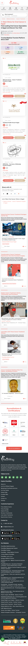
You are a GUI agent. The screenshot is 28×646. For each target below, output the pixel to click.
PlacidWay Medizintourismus (8, 546)
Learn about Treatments (7, 515)
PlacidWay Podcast (5, 550)
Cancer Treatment (20, 19)
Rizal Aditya (6, 34)
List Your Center (5, 490)
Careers (3, 496)
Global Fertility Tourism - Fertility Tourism (11, 602)
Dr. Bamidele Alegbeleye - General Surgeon (12, 393)
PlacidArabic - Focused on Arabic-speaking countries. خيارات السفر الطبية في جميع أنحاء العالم (12, 585)
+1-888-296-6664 (7, 523)
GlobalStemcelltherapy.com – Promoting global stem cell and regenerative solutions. (14, 597)
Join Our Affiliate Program (7, 486)
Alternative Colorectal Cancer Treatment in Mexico (12, 280)
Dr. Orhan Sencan (16, 33)
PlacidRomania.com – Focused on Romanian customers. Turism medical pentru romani (11, 564)
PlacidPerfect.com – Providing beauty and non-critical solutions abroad (12, 581)
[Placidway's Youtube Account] (9, 477)
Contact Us (4, 498)
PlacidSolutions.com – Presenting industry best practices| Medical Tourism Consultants (12, 571)
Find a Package (4, 509)
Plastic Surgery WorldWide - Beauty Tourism (12, 594)
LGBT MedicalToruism (6, 608)
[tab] (20, 403)
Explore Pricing (4, 511)
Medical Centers (11, 19)
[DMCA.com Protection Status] (22, 621)
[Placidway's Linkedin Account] (21, 477)
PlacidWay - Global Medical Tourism (10, 552)
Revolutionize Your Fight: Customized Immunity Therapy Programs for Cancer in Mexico (13, 319)
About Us (3, 484)
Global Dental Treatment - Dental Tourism (11, 604)
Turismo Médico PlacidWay (7, 554)
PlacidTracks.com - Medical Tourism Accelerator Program (13, 561)
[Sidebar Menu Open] (2, 2)
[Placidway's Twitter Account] (6, 477)
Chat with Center (8, 96)
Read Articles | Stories (6, 517)
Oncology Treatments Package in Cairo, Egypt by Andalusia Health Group (13, 239)
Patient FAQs (4, 492)
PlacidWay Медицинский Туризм (9, 548)
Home (3, 19)
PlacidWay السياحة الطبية (6, 556)
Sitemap (3, 500)
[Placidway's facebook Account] (2, 477)
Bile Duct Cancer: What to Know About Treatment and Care (11, 354)
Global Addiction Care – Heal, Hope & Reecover (12, 606)
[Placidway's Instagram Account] (17, 477)
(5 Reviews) (9, 396)
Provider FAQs (4, 494)
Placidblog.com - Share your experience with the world (13, 575)
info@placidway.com (8, 526)
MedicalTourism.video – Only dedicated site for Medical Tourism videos (12, 592)
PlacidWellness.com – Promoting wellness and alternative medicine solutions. (12, 578)
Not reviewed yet (6, 74)
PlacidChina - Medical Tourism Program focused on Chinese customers (13, 568)
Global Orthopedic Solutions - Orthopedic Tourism (13, 612)
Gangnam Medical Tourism (7, 558)
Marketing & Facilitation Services (9, 488)
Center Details (20, 96)
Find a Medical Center (6, 507)
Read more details (6, 92)
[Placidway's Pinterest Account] (13, 477)
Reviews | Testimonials (6, 513)
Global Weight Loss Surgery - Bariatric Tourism (12, 600)
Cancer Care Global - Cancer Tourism (10, 610)
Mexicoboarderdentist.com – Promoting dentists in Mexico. (13, 588)
